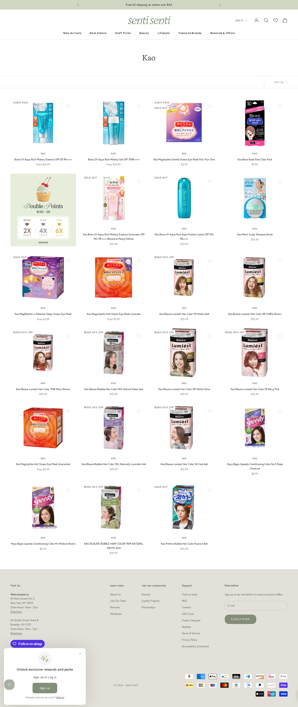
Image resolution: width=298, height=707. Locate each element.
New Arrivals (72, 33)
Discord (146, 594)
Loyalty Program (151, 600)
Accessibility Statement (195, 646)
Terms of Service (191, 633)
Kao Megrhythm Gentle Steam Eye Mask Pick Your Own (184, 159)
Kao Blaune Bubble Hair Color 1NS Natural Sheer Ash (113, 389)
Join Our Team (118, 600)
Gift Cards (188, 613)
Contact (186, 607)
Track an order (190, 594)
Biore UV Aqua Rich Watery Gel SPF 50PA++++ (114, 159)
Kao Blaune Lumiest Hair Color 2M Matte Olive (184, 389)
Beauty (144, 33)
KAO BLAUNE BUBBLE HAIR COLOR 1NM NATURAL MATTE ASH (113, 546)
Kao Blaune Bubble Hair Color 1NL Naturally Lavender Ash (114, 464)
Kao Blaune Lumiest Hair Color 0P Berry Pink (255, 389)
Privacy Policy (189, 639)
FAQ (184, 600)
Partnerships (148, 607)
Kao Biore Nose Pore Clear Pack (255, 159)
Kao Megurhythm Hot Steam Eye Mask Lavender (114, 314)
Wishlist (186, 627)
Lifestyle (164, 33)
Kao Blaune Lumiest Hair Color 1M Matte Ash (184, 314)
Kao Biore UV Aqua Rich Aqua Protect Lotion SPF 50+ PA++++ (184, 236)
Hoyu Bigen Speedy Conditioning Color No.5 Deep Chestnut (255, 466)
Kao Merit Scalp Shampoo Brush (255, 234)
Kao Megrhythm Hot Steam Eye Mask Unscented (43, 464)
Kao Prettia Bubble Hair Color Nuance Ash (184, 543)
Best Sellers (98, 33)
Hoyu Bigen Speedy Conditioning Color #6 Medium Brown (43, 543)
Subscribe (240, 619)
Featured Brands (190, 33)
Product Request (191, 620)
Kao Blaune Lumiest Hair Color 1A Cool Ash (184, 464)
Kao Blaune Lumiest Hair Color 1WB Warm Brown (43, 389)
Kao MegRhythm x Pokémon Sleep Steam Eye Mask (43, 314)
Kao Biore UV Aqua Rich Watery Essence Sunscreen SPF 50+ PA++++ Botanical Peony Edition (114, 236)
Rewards (115, 607)
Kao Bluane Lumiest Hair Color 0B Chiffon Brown (254, 314)
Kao (43, 153)
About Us (115, 594)
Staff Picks (123, 33)
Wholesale (116, 613)
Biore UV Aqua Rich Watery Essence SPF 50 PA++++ (43, 159)
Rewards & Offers (222, 33)
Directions (16, 611)
